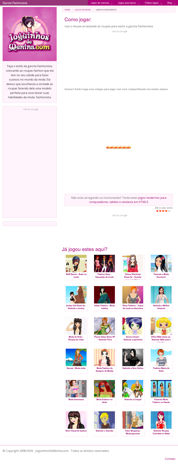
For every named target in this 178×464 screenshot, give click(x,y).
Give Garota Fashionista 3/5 (163, 211)
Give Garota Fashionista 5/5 (169, 211)
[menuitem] (67, 10)
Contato (170, 459)
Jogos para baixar (127, 2)
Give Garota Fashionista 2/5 (160, 211)
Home (67, 9)
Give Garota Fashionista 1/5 (157, 211)
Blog (169, 2)
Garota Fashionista (15, 3)
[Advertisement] (30, 163)
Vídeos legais (152, 2)
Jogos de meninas (100, 2)
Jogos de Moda (83, 9)
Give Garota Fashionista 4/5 (166, 211)
